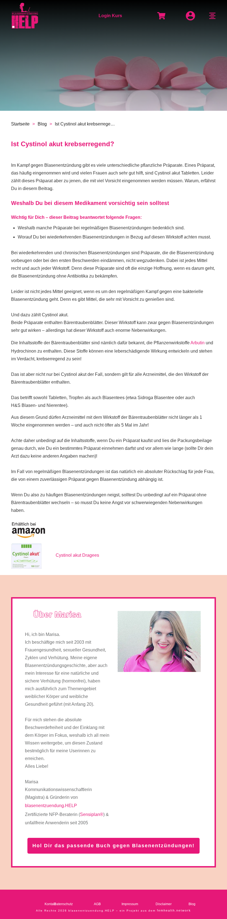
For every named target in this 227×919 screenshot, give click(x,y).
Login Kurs (110, 15)
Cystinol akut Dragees (77, 555)
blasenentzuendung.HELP (51, 805)
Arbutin (197, 342)
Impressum (130, 904)
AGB (97, 904)
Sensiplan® (91, 814)
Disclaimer (164, 904)
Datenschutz (63, 904)
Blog (192, 904)
